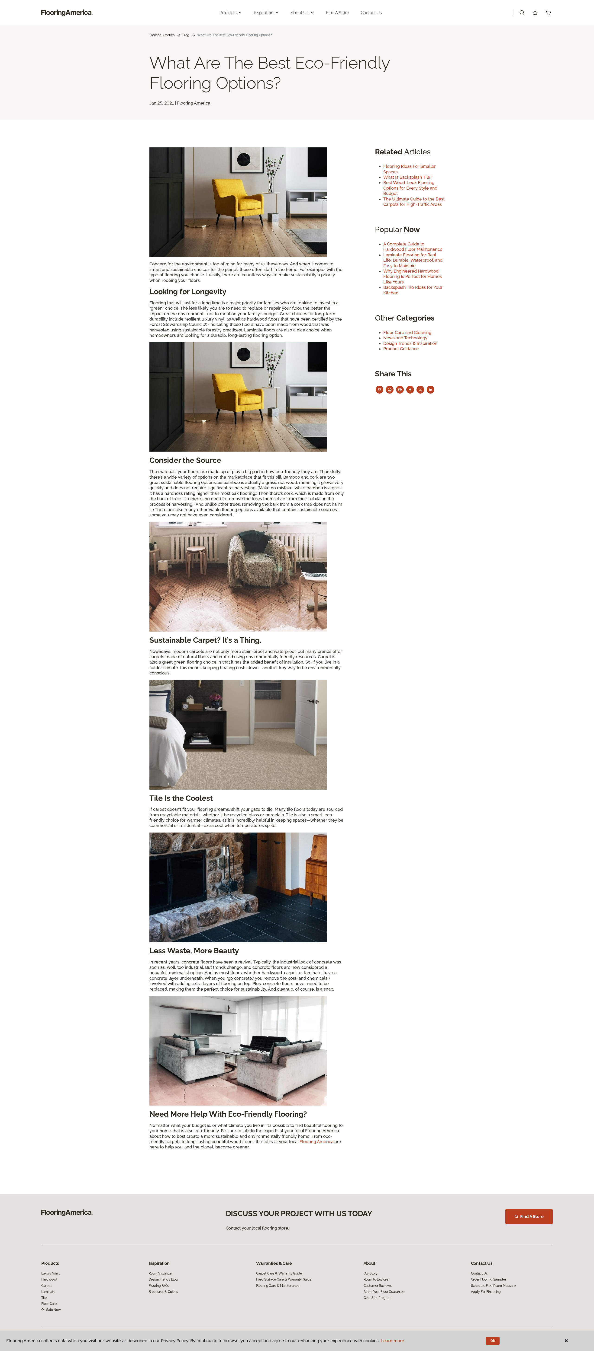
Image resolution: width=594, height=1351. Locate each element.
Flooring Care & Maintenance (277, 1285)
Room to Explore (376, 1279)
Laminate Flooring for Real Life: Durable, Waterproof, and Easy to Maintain (412, 260)
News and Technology (405, 337)
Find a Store (337, 12)
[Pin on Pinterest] (400, 389)
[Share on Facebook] (410, 389)
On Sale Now (51, 1310)
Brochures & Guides (163, 1292)
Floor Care (49, 1304)
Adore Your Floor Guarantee (384, 1292)
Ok (493, 1341)
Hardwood (49, 1279)
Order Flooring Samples (489, 1279)
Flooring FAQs (159, 1285)
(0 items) (548, 13)
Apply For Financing (486, 1292)
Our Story (371, 1273)
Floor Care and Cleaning (407, 332)
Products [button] (228, 12)
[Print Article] (390, 389)
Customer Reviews (378, 1285)
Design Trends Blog (163, 1279)
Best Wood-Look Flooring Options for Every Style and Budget (410, 188)
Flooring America (162, 35)
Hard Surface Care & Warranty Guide (283, 1279)
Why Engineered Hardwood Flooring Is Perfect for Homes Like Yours (412, 276)
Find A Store (532, 1216)
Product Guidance (401, 348)
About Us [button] (300, 12)
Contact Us (371, 12)
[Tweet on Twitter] (420, 389)
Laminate (48, 1292)
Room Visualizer (161, 1273)
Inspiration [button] (263, 12)
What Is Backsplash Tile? (407, 177)
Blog (186, 35)
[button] (522, 12)
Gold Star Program (378, 1298)
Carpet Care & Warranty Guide (279, 1273)
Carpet (46, 1285)
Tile (44, 1298)
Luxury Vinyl (50, 1273)
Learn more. (393, 1340)
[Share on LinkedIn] (430, 389)
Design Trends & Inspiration (410, 343)
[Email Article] (379, 389)
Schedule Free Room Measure (493, 1285)
